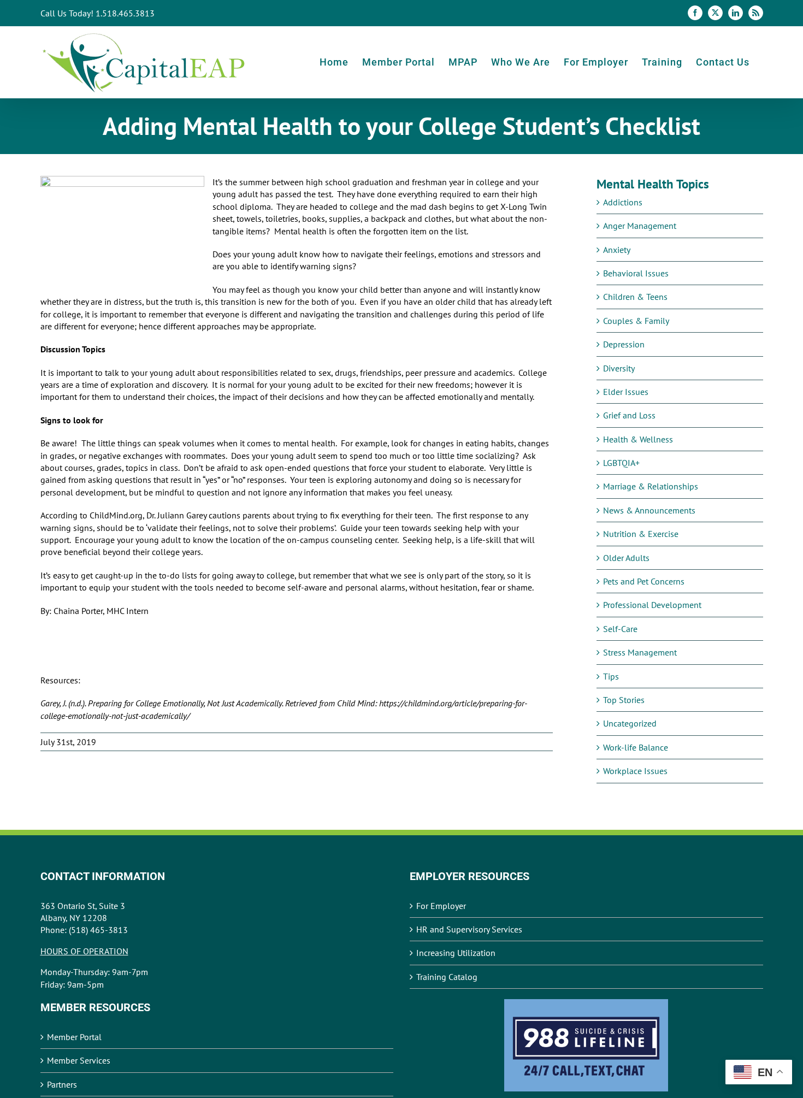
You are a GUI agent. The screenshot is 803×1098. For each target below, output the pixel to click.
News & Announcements (649, 510)
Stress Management (640, 652)
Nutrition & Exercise (640, 533)
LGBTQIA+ (621, 462)
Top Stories (624, 699)
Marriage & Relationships (650, 486)
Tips (611, 676)
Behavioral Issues (636, 273)
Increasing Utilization (455, 952)
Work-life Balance (635, 747)
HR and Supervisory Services (469, 929)
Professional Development (652, 604)
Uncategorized (630, 723)
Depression (624, 344)
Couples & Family (636, 320)
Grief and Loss (629, 415)
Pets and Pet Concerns (643, 581)
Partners (62, 1084)
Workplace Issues (635, 770)
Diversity (619, 368)
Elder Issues (625, 391)
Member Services (78, 1060)
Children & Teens (635, 296)
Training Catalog (446, 976)
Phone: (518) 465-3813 (84, 929)
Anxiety (616, 249)
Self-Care (620, 628)
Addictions (622, 202)
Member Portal (74, 1036)
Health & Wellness (638, 439)
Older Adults (626, 557)
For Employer (441, 905)
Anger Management (639, 225)
